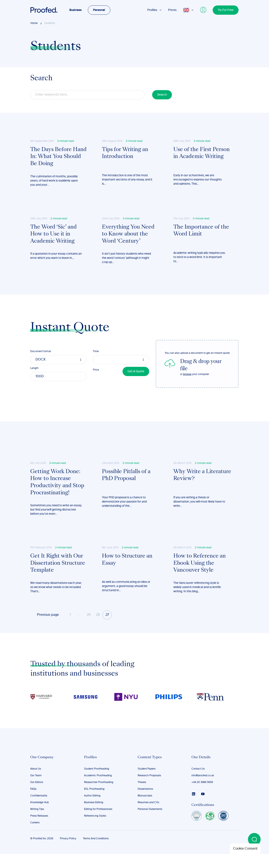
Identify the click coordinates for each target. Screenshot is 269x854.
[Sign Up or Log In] (203, 10)
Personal (99, 10)
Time (96, 351)
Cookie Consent (245, 848)
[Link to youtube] (203, 794)
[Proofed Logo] (43, 10)
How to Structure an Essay (127, 560)
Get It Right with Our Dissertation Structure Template (57, 563)
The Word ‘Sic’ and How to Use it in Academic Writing (53, 234)
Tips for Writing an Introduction (125, 153)
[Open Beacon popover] (254, 839)
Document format (40, 351)
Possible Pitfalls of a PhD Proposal (126, 475)
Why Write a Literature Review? (202, 475)
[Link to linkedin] (193, 794)
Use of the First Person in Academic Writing (201, 153)
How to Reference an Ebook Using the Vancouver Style (199, 563)
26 (98, 615)
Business (75, 10)
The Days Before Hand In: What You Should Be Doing (58, 156)
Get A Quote (136, 371)
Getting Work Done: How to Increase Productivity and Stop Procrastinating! (57, 482)
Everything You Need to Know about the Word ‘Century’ (128, 234)
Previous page (48, 615)
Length (34, 368)
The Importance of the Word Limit (201, 231)
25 (89, 615)
